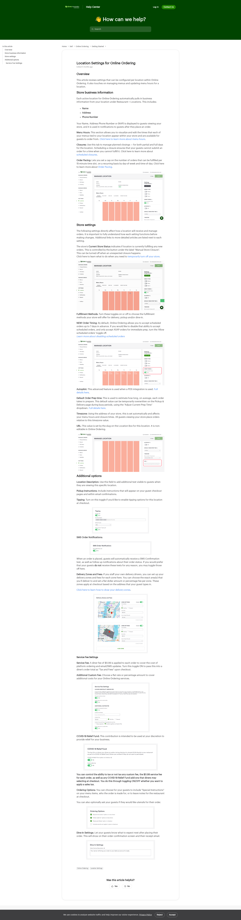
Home (64, 46)
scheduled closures (87, 155)
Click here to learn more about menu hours (122, 139)
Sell (71, 46)
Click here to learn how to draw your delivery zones (103, 590)
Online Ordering (82, 46)
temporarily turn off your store (144, 256)
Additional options (12, 60)
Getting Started (98, 46)
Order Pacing (105, 167)
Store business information (15, 53)
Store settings (10, 56)
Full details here (97, 408)
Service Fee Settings (14, 63)
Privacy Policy (145, 915)
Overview (8, 50)
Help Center (93, 7)
